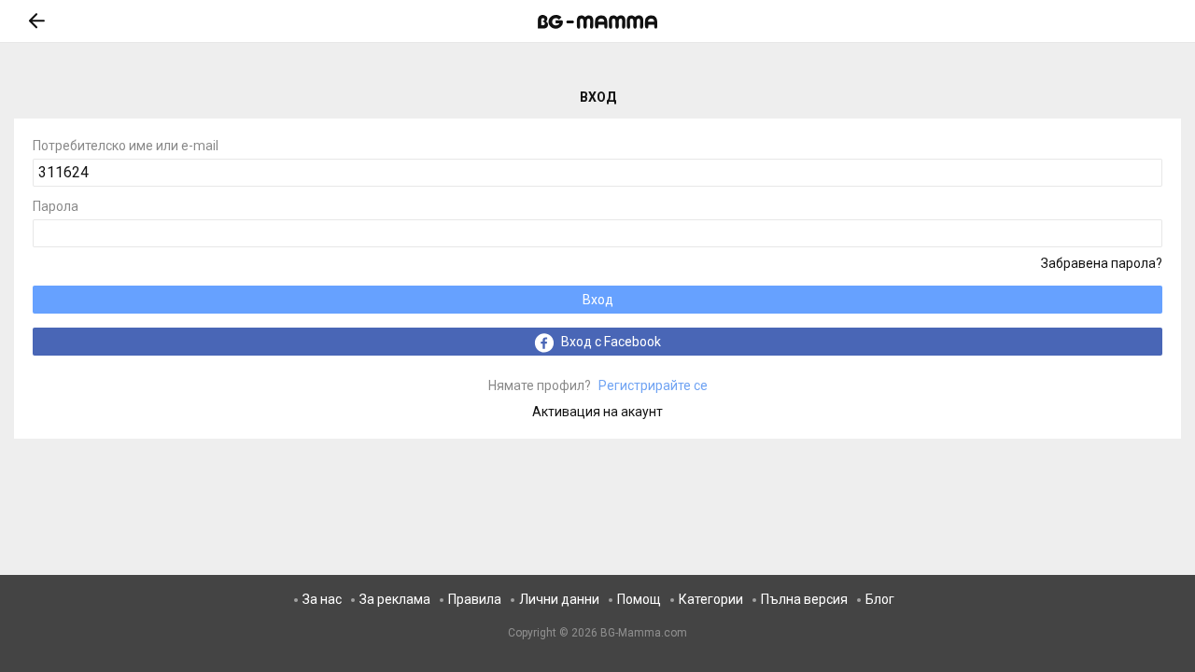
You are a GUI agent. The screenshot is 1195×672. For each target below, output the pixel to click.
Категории (711, 599)
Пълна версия (804, 599)
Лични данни (559, 599)
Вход (598, 299)
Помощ (639, 599)
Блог (879, 599)
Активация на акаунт (597, 411)
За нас (322, 599)
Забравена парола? (1101, 263)
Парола (55, 207)
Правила (474, 599)
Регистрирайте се (598, 385)
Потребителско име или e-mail (125, 146)
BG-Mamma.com (643, 632)
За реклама (394, 599)
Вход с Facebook (609, 341)
